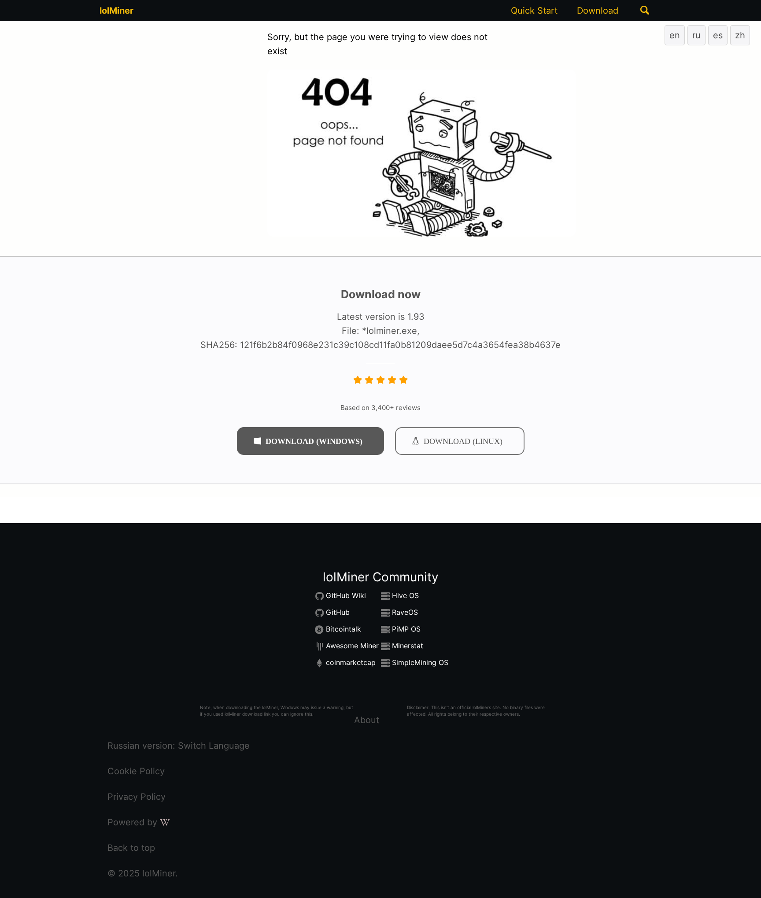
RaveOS (405, 612)
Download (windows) (314, 441)
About (366, 720)
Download (597, 10)
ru (696, 35)
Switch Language (214, 745)
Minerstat (407, 646)
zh (740, 35)
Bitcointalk (343, 629)
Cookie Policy (136, 771)
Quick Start (534, 10)
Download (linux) (463, 441)
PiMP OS (406, 629)
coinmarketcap (351, 662)
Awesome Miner (352, 646)
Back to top (131, 848)
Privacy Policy (136, 796)
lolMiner (116, 10)
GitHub (338, 612)
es (718, 35)
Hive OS (405, 595)
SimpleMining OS (420, 662)
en (674, 35)
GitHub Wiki (346, 595)
